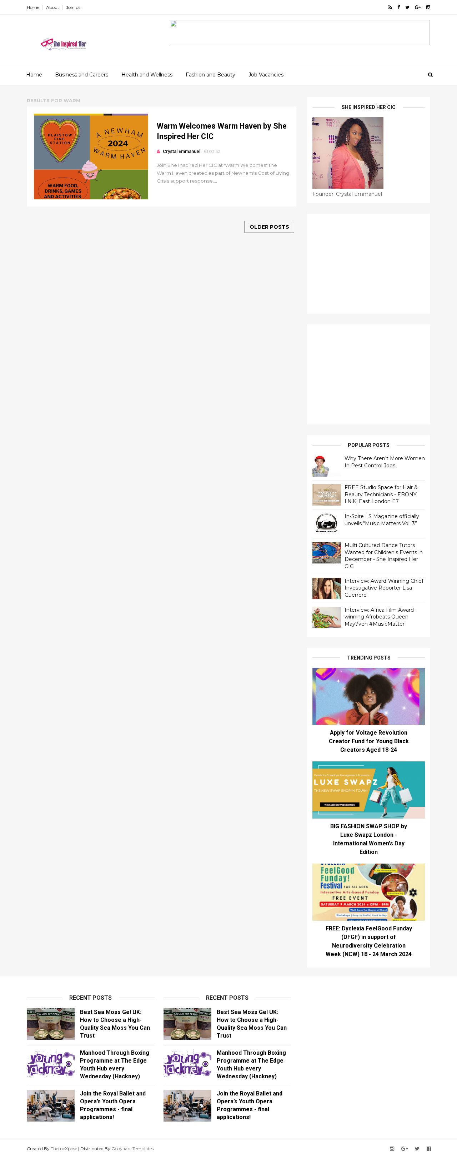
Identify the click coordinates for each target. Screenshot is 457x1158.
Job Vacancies (265, 74)
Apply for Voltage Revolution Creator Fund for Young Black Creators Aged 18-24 (369, 741)
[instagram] (428, 7)
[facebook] (398, 7)
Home (33, 7)
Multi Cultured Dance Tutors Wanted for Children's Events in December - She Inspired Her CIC (384, 556)
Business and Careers (81, 74)
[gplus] (418, 7)
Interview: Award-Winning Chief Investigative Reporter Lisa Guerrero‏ (384, 588)
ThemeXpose (64, 1148)
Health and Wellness (146, 74)
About (52, 7)
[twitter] (407, 7)
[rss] (390, 7)
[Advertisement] (368, 263)
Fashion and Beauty (210, 74)
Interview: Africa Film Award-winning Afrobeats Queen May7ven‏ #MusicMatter (380, 617)
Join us (73, 7)
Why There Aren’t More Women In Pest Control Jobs (385, 462)
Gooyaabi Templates (132, 1148)
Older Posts (269, 227)
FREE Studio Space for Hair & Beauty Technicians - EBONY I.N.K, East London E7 (381, 494)
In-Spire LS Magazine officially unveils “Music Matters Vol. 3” (382, 520)
